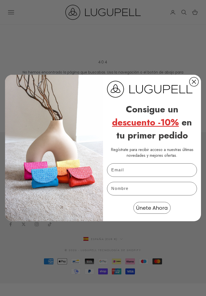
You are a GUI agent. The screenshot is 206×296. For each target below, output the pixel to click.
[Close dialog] (193, 81)
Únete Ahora (152, 207)
